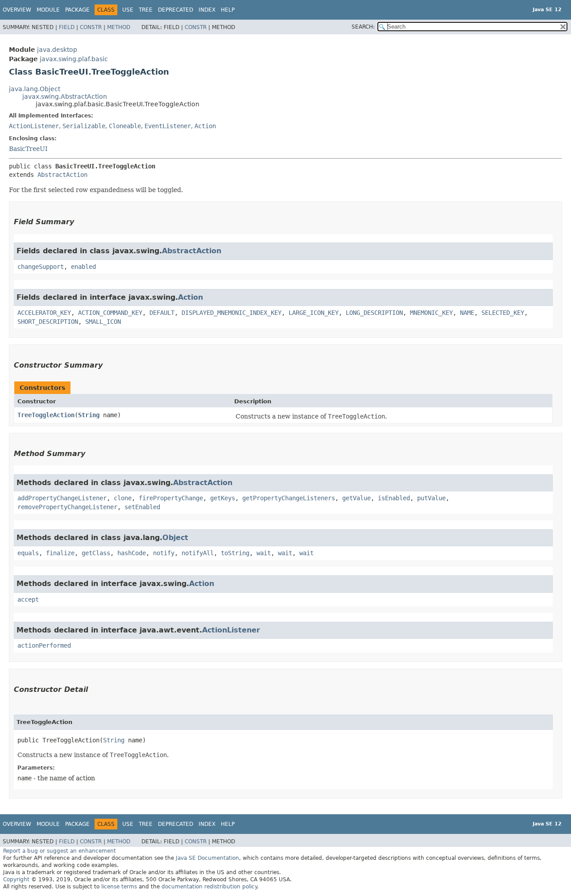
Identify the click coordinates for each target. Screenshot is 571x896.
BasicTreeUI (28, 148)
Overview (17, 10)
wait (264, 553)
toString (235, 553)
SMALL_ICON (103, 321)
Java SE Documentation (207, 858)
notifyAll (198, 553)
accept (28, 599)
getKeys (222, 498)
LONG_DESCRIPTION (374, 312)
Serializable (83, 126)
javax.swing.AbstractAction (64, 96)
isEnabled (394, 498)
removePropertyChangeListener (67, 507)
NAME (467, 312)
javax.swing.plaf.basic (74, 59)
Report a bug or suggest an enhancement (59, 851)
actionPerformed (44, 645)
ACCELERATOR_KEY (44, 312)
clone (123, 498)
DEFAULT (161, 312)
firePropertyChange (171, 498)
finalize (60, 553)
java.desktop (57, 49)
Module (48, 10)
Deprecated (175, 10)
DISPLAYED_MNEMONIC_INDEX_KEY (231, 312)
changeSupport (40, 266)
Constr (91, 27)
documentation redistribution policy (209, 886)
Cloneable (125, 126)
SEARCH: (363, 27)
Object (175, 537)
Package (77, 10)
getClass (96, 553)
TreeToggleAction (45, 415)
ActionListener (34, 126)
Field (66, 27)
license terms (119, 886)
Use (127, 10)
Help (228, 10)
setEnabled (142, 507)
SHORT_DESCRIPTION (47, 321)
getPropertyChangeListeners (288, 498)
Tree (146, 10)
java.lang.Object (34, 88)
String (88, 415)
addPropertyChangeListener (62, 498)
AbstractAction (62, 174)
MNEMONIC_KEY (431, 312)
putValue (431, 498)
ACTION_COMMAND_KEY (110, 312)
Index (207, 10)
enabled (83, 266)
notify (163, 553)
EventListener (168, 126)
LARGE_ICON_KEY (314, 312)
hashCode (131, 553)
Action (205, 126)
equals (28, 553)
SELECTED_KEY (502, 312)
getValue (356, 498)
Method (118, 27)
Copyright (16, 879)
